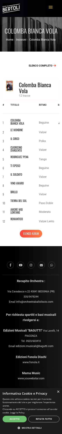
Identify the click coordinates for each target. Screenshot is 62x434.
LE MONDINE (17, 130)
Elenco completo (41, 65)
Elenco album (31, 234)
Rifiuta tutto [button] (44, 418)
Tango (43, 159)
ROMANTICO (17, 219)
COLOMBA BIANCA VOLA (17, 121)
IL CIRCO (15, 139)
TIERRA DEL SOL (19, 201)
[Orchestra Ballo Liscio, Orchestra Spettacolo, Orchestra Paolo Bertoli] (11, 6)
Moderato (45, 211)
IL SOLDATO (16, 174)
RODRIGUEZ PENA (19, 157)
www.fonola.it (31, 362)
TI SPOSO (15, 166)
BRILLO (14, 192)
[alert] (31, 411)
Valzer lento (46, 221)
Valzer (42, 132)
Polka (42, 141)
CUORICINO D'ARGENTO (16, 149)
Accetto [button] (15, 418)
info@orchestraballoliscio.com (34, 301)
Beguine (44, 122)
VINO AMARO (17, 183)
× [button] (58, 392)
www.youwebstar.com (31, 378)
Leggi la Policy (17, 412)
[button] (31, 428)
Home (9, 39)
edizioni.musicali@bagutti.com (34, 346)
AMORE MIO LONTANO (17, 211)
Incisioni (21, 39)
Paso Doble (46, 203)
